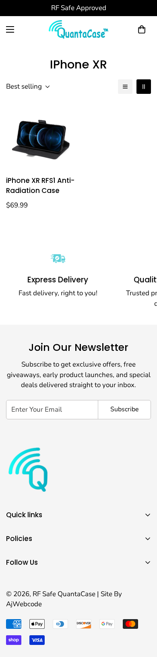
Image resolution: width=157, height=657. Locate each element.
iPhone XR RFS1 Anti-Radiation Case (40, 186)
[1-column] (125, 86)
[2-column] (143, 86)
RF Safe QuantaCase (65, 594)
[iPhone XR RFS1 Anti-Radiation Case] (40, 136)
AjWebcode (24, 604)
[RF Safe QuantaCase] (78, 29)
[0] (141, 29)
